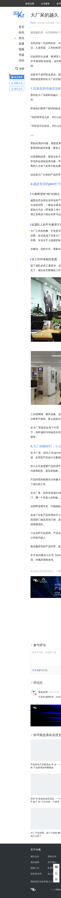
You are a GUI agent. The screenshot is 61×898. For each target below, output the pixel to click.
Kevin (33, 22)
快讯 (21, 32)
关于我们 (52, 862)
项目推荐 (34, 862)
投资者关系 (35, 873)
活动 (21, 60)
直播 (21, 43)
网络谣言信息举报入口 (41, 881)
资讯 (21, 38)
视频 (21, 49)
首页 (21, 27)
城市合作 (34, 856)
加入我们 (52, 873)
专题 (21, 55)
